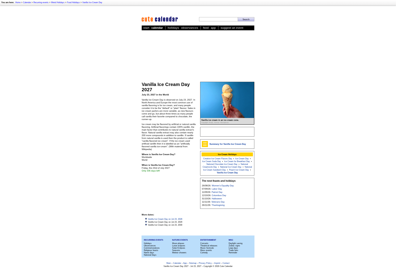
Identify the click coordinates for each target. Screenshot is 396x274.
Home (18, 2)
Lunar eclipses (178, 245)
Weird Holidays (58, 2)
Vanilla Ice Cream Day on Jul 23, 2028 (165, 219)
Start (146, 27)
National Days (150, 255)
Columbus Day (219, 195)
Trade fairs (233, 250)
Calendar (27, 2)
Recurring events (41, 2)
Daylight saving (235, 243)
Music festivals (207, 248)
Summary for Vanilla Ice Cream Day (227, 144)
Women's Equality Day (223, 185)
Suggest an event (232, 27)
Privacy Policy (205, 263)
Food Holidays (73, 2)
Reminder (233, 252)
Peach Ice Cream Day (239, 170)
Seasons (176, 250)
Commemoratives (152, 248)
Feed (206, 27)
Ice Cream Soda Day (211, 161)
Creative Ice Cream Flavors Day (217, 158)
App (213, 27)
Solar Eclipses (178, 248)
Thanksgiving (218, 205)
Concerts (204, 243)
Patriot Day (217, 192)
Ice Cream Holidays (227, 154)
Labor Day (217, 189)
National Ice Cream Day (230, 167)
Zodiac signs (234, 245)
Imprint (217, 263)
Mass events (206, 250)
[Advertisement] (198, 54)
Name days (149, 252)
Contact (226, 263)
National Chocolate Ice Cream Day (222, 164)
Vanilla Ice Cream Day (92, 2)
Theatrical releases (208, 245)
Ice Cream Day (242, 158)
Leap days (233, 248)
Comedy (204, 252)
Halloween (217, 198)
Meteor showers (179, 252)
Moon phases (178, 243)
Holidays (173, 27)
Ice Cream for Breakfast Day (237, 161)
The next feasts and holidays (219, 181)
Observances (189, 27)
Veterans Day (218, 202)
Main (168, 263)
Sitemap (192, 263)
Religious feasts (151, 250)
